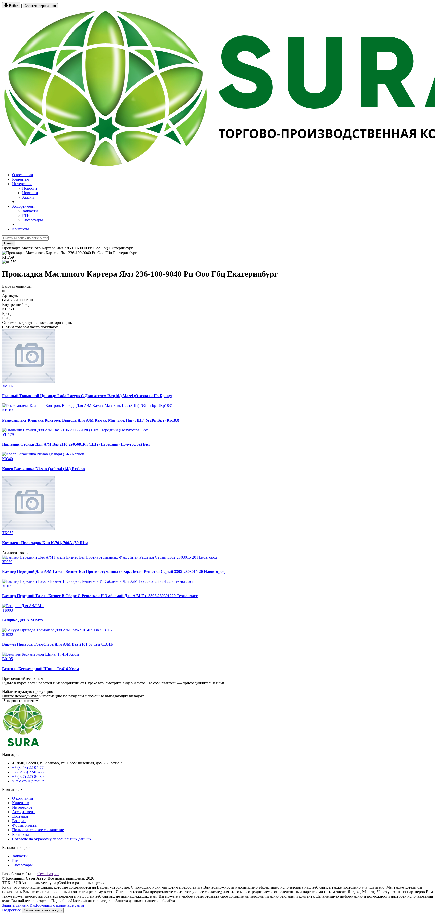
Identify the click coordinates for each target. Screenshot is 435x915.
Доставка (20, 816)
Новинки (30, 193)
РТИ (26, 215)
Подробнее (11, 910)
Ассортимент (23, 206)
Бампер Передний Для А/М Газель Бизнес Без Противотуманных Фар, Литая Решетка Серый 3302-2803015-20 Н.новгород (113, 571)
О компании (22, 175)
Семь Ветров (48, 873)
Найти (8, 243)
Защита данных (15, 905)
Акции (28, 197)
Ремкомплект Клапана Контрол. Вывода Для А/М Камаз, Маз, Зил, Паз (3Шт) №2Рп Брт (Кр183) (90, 420)
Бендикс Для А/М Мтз (22, 620)
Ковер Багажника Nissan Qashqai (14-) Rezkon (43, 469)
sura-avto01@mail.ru (29, 781)
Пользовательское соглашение (38, 830)
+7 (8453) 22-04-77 (28, 767)
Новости (29, 188)
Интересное (22, 184)
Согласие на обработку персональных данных (51, 839)
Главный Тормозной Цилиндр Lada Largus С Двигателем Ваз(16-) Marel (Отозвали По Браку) (87, 396)
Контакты (20, 229)
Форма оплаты (24, 825)
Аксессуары (32, 220)
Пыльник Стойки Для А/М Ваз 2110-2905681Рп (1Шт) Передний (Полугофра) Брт (76, 444)
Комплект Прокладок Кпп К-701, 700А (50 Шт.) (45, 542)
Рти (15, 860)
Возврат (19, 821)
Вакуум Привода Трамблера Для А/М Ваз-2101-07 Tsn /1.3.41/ (57, 644)
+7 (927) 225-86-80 (28, 776)
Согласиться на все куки (43, 910)
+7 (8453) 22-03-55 (28, 772)
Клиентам (20, 179)
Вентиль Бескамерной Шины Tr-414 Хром (40, 669)
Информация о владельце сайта (57, 905)
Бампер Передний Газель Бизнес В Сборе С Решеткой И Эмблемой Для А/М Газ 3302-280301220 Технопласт (100, 596)
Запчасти (30, 211)
